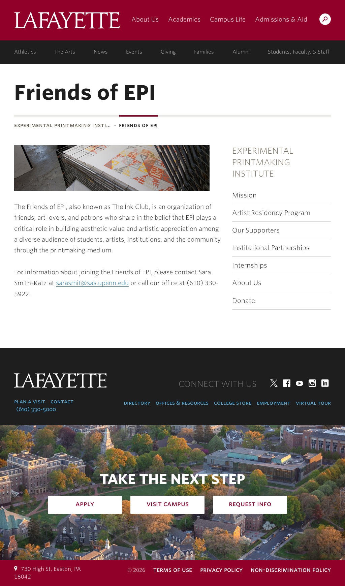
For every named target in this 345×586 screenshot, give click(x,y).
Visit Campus (168, 504)
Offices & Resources (182, 403)
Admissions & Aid (281, 19)
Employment (273, 403)
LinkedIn (325, 383)
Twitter (274, 383)
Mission (244, 195)
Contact (62, 401)
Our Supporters (256, 230)
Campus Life (228, 19)
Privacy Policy (221, 569)
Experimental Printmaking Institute (262, 162)
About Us (145, 19)
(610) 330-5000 (36, 409)
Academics (184, 19)
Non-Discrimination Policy (291, 569)
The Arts (64, 52)
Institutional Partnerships (271, 248)
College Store (232, 403)
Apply (84, 504)
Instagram (312, 383)
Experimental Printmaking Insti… (62, 125)
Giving (168, 52)
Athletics (25, 52)
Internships (249, 265)
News (101, 52)
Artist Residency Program (271, 213)
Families (204, 52)
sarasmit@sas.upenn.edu (92, 282)
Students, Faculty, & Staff (298, 52)
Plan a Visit (29, 401)
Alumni (241, 52)
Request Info (250, 504)
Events (134, 52)
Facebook (286, 383)
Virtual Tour (313, 403)
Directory (137, 403)
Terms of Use (172, 569)
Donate (243, 301)
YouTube (299, 383)
